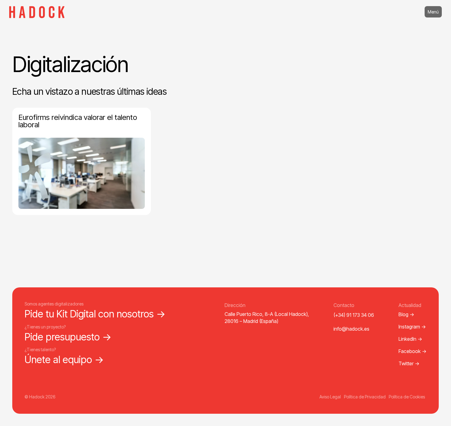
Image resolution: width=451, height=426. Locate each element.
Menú (433, 11)
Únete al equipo (64, 360)
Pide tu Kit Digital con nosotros (95, 314)
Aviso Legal (330, 396)
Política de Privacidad (365, 396)
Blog (406, 314)
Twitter (409, 363)
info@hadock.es (351, 329)
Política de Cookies (407, 396)
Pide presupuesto (68, 337)
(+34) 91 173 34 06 (353, 315)
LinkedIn (410, 339)
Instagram (412, 327)
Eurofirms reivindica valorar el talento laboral (77, 121)
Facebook (412, 351)
